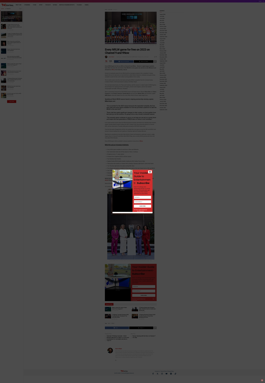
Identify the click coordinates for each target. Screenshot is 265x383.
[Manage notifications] (262, 380)
